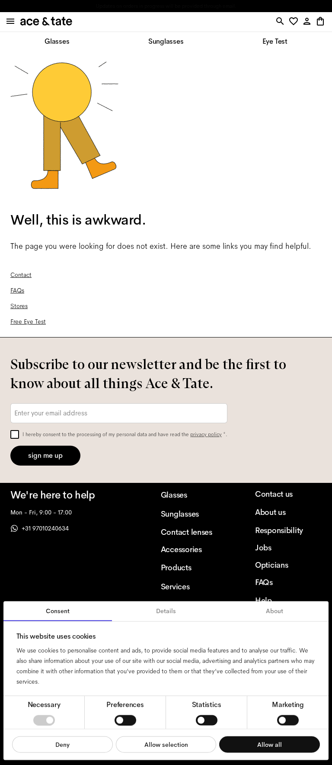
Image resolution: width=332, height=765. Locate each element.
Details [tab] (166, 611)
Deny (62, 744)
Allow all (269, 744)
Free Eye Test (28, 321)
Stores (19, 306)
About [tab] (274, 611)
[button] (295, 22)
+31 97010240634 (45, 528)
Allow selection (166, 744)
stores (100, 6)
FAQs (17, 290)
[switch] (125, 720)
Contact (21, 275)
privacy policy (206, 434)
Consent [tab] (58, 611)
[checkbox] (14, 434)
